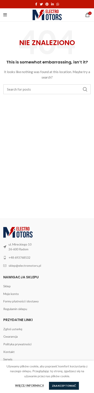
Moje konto (11, 294)
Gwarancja (10, 336)
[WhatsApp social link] (57, 4)
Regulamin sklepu (15, 309)
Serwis (7, 359)
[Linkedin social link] (52, 4)
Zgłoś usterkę (12, 329)
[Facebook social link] (36, 4)
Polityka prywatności (17, 344)
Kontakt (9, 352)
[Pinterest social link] (47, 4)
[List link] (47, 257)
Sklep (7, 286)
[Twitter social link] (41, 4)
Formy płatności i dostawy (21, 301)
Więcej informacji (29, 385)
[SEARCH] (84, 89)
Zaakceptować (64, 385)
